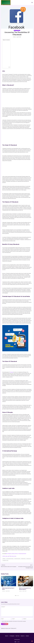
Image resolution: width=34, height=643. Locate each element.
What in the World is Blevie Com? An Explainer (8, 566)
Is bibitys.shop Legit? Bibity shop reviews (9, 556)
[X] (17, 642)
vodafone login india (17, 558)
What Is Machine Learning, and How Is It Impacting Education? (16, 553)
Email (13, 618)
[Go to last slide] (2, 585)
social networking (17, 30)
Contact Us (23, 635)
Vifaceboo (11, 372)
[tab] (15, 595)
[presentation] (8, 581)
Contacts (27, 635)
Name (2, 618)
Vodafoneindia (23, 558)
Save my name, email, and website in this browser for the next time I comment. (14, 621)
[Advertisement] (6, 53)
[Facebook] (15, 642)
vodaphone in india (5, 560)
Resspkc (4, 558)
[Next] (31, 585)
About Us (6, 635)
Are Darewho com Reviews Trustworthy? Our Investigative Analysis (25, 566)
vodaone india (28, 558)
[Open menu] (32, 2)
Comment (3, 606)
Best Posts (17, 635)
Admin (4, 591)
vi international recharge (9, 558)
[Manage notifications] (32, 641)
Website (24, 618)
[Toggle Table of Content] (9, 67)
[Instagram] (19, 642)
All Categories (12, 635)
